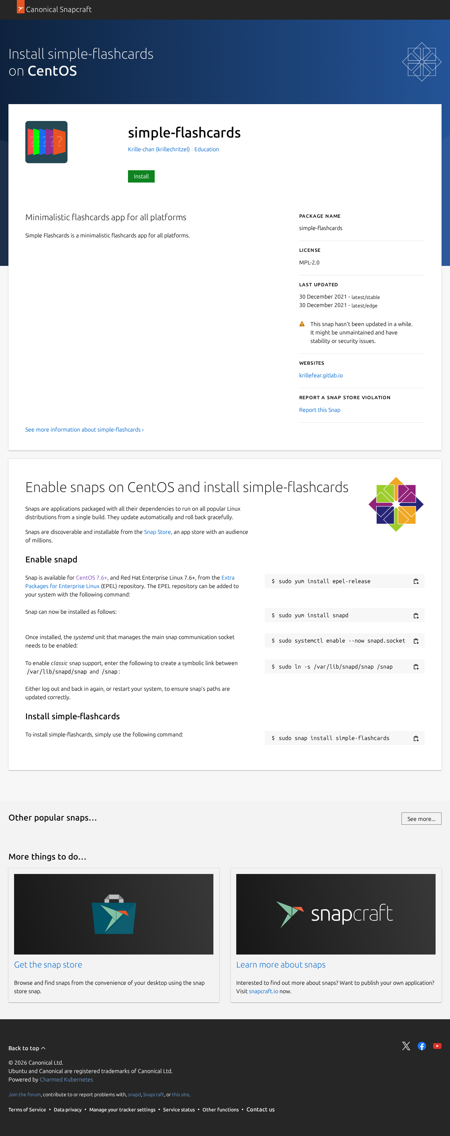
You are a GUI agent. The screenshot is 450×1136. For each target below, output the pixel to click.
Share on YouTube (437, 1046)
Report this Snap (319, 410)
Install (141, 176)
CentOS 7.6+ (91, 577)
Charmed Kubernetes (66, 1079)
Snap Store (157, 532)
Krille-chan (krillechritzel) (159, 149)
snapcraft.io (263, 991)
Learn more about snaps (281, 964)
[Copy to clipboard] (416, 581)
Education (206, 149)
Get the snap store (48, 964)
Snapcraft (153, 1094)
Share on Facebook (422, 1046)
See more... (421, 819)
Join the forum (24, 1094)
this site (180, 1094)
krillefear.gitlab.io (321, 375)
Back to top (24, 1048)
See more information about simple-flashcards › (84, 429)
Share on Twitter (406, 1046)
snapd (134, 1094)
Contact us (260, 1109)
